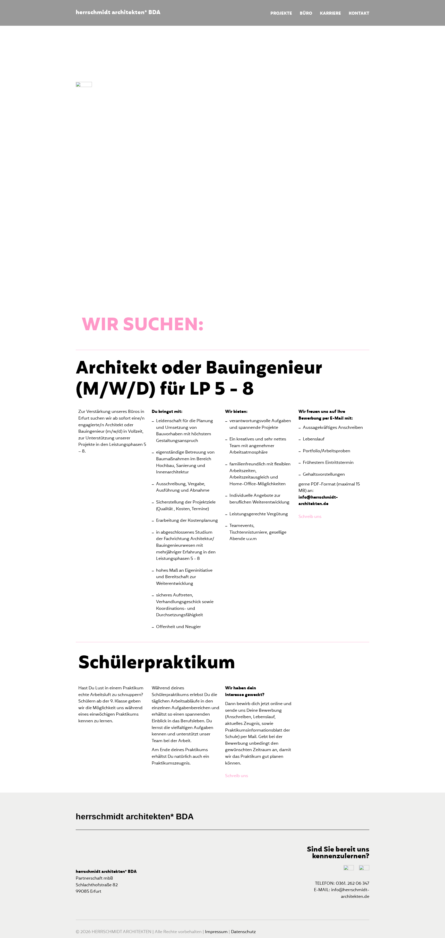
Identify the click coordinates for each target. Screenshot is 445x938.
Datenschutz (243, 932)
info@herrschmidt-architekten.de (350, 893)
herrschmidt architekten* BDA (118, 12)
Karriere (330, 14)
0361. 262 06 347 (352, 884)
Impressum (217, 932)
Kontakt (359, 14)
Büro (306, 14)
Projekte (281, 14)
